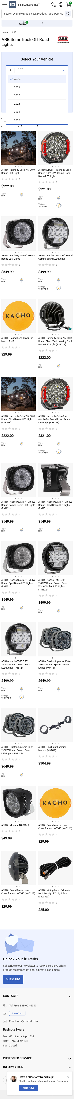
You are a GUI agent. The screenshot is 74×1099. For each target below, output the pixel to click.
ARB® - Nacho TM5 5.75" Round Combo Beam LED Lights (55, 257)
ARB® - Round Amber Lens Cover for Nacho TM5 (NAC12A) (55, 827)
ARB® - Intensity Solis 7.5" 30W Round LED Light (18, 171)
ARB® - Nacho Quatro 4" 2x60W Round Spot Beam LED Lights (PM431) (18, 583)
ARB (14, 32)
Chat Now (28, 1088)
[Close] (68, 1076)
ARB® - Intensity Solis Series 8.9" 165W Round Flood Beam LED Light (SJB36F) (54, 419)
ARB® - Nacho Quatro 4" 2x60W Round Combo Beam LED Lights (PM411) (18, 505)
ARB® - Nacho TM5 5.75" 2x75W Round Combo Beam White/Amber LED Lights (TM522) (53, 585)
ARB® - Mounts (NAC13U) (15, 825)
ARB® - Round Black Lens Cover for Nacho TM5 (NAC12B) (18, 892)
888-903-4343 (28, 1005)
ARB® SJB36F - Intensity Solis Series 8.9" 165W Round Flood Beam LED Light (54, 173)
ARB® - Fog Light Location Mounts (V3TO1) (52, 749)
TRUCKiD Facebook (7, 1080)
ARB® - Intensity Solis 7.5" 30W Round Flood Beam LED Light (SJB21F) (18, 419)
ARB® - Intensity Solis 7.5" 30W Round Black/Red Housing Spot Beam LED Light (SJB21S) (55, 341)
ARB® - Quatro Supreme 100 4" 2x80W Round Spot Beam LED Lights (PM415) (54, 664)
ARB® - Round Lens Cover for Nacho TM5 (17, 340)
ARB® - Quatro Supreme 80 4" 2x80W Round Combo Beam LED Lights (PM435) (17, 750)
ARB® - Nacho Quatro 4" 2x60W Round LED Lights (18, 257)
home (5, 32)
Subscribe (13, 979)
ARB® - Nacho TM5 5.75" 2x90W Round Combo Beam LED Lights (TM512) (16, 664)
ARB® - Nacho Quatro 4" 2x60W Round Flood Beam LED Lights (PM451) (55, 505)
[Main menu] (4, 4)
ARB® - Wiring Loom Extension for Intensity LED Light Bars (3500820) (54, 893)
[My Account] (61, 4)
